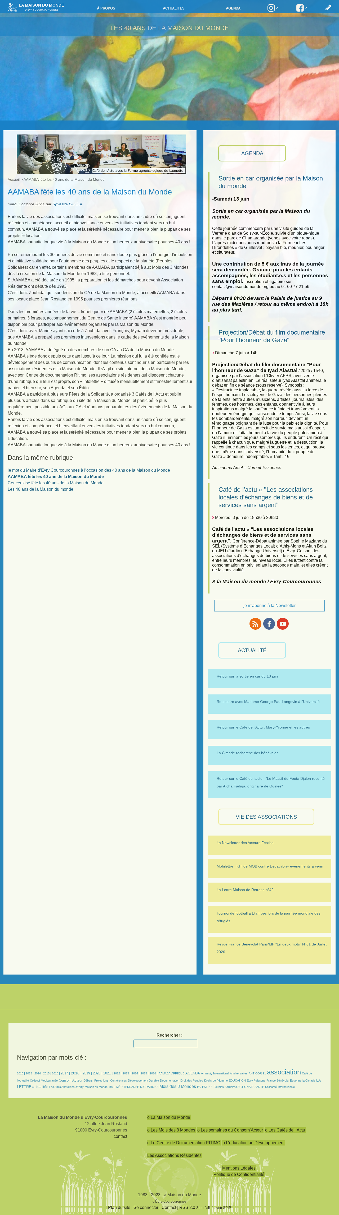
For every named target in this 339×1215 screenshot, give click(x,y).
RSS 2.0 (187, 1207)
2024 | (136, 1073)
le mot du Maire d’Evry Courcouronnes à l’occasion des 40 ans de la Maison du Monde (89, 470)
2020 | (97, 1073)
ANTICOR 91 (257, 1073)
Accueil (14, 179)
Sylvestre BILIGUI (67, 204)
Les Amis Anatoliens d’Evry (66, 1086)
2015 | (47, 1073)
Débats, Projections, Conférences (105, 1080)
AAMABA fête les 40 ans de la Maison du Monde (56, 476)
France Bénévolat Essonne (283, 1080)
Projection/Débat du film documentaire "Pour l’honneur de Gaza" (271, 336)
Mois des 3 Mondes (177, 1086)
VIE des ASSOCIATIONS (266, 817)
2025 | (145, 1073)
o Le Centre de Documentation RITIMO (183, 1142)
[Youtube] (282, 624)
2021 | (108, 1073)
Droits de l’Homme (216, 1080)
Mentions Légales (239, 1168)
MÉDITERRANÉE (127, 1086)
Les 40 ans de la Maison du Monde (169, 27)
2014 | (38, 1073)
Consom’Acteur (70, 1080)
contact (120, 1136)
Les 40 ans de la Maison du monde (40, 489)
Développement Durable (143, 1080)
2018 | (77, 1073)
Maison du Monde (96, 1086)
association (284, 1072)
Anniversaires (239, 1073)
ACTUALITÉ (252, 650)
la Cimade (308, 1080)
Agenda (233, 8)
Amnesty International (215, 1073)
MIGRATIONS (149, 1086)
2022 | (118, 1073)
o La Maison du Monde (168, 1117)
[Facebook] (269, 624)
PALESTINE (204, 1086)
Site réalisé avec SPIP (213, 1208)
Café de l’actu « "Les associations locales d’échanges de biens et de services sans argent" (265, 497)
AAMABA (164, 1073)
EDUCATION (237, 1080)
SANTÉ (259, 1086)
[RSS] (255, 624)
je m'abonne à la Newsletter (269, 605)
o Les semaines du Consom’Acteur (230, 1130)
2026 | (154, 1073)
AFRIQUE (177, 1073)
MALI (112, 1086)
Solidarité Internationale (280, 1086)
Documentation (169, 1080)
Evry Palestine (256, 1080)
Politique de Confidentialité (238, 1174)
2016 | (56, 1073)
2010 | (21, 1073)
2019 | (87, 1073)
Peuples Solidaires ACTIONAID (233, 1086)
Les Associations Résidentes (174, 1155)
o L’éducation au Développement (253, 1142)
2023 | (127, 1073)
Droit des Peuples (191, 1080)
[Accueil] (10, 7)
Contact (169, 1207)
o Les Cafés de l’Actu (285, 1130)
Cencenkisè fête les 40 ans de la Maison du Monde (56, 483)
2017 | (66, 1073)
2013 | (30, 1073)
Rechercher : (169, 1035)
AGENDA (252, 153)
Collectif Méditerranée (44, 1080)
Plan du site (119, 1207)
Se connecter (145, 1207)
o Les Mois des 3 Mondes (171, 1130)
